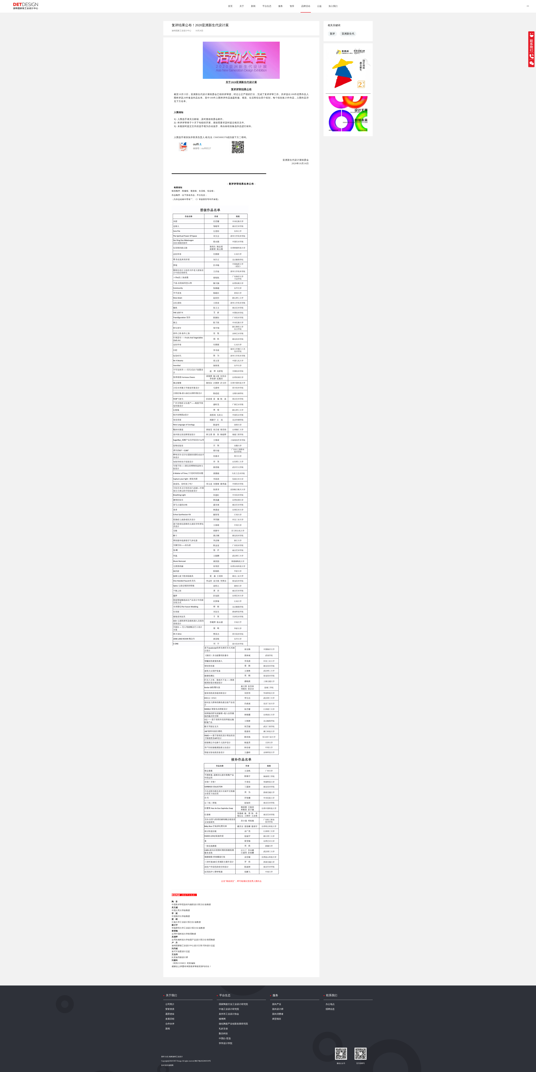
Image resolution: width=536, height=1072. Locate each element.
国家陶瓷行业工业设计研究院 (233, 1004)
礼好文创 (223, 1029)
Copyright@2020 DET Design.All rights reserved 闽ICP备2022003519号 (186, 1061)
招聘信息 (330, 1009)
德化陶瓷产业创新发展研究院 (233, 1024)
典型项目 (276, 1019)
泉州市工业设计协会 (229, 1014)
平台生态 (266, 6)
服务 (280, 6)
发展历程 (169, 1019)
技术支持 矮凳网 (167, 1065)
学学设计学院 (225, 1043)
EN (528, 6)
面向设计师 (277, 1009)
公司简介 (169, 1004)
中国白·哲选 (225, 1038)
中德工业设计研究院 (229, 1009)
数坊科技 (223, 1033)
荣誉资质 (169, 1009)
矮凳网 (222, 1019)
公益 (319, 6)
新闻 (253, 6)
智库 (292, 6)
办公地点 (330, 1004)
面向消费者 (277, 1014)
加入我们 (333, 6)
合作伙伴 (169, 1024)
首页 (230, 6)
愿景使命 (169, 1014)
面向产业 (276, 1004)
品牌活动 (305, 6)
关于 (242, 6)
